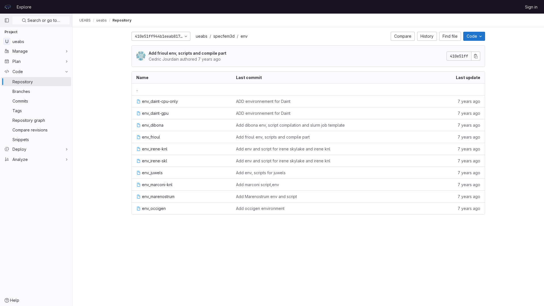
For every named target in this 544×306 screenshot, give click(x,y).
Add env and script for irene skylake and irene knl (283, 148)
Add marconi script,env (257, 184)
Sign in (531, 7)
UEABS (85, 20)
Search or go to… (43, 20)
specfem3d (224, 36)
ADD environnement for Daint (263, 101)
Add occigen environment (260, 208)
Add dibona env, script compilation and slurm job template (290, 125)
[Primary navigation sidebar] (6, 20)
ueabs (201, 36)
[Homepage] (7, 6)
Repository (121, 20)
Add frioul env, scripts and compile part (187, 53)
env (244, 36)
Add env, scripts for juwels (261, 172)
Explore (24, 7)
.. (137, 89)
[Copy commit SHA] (475, 56)
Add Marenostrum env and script (266, 196)
